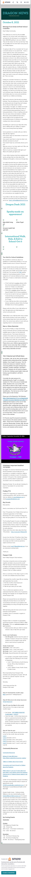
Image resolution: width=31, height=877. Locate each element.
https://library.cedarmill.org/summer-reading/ (14, 758)
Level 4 (5, 741)
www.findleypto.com (18, 497)
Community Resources (9, 752)
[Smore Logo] (6, 2)
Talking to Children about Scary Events (13, 761)
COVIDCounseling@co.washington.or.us (13, 785)
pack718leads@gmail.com (18, 546)
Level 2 (5, 737)
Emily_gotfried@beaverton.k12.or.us (18, 200)
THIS (20, 272)
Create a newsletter (9, 872)
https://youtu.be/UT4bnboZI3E (19, 532)
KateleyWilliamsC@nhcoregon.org (12, 796)
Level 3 (5, 739)
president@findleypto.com (13, 499)
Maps (4, 694)
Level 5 (5, 743)
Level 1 (5, 736)
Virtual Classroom (7, 701)
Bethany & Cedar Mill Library (10, 756)
